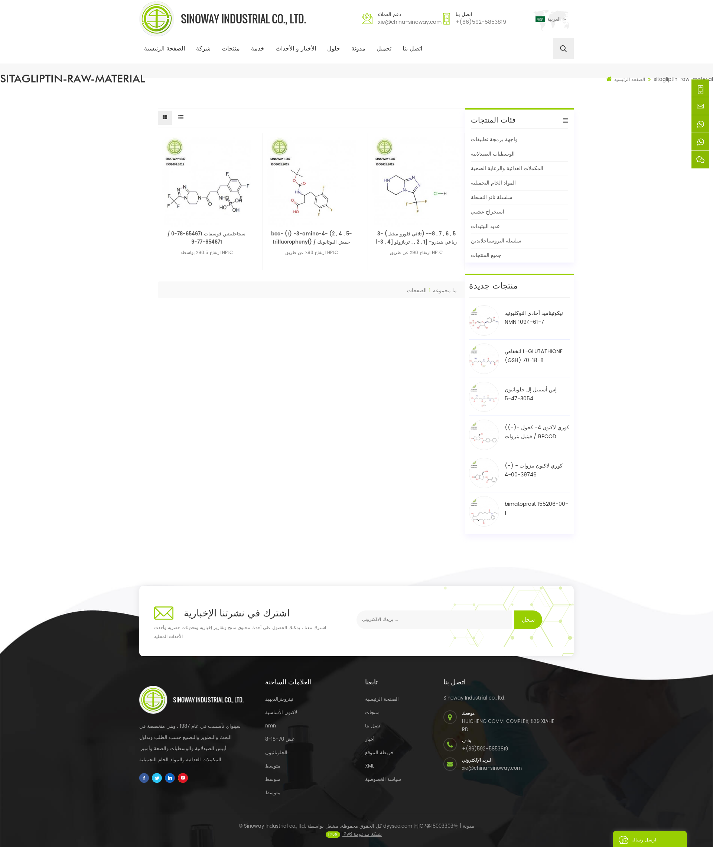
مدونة (358, 48)
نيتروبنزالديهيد (279, 699)
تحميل (384, 48)
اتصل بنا (412, 48)
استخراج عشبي (487, 212)
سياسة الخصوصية (383, 780)
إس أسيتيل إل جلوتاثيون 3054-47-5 (531, 394)
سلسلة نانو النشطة (491, 197)
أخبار (370, 739)
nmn (270, 726)
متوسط (272, 766)
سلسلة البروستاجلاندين (496, 241)
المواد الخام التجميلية (493, 183)
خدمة (257, 48)
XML (369, 766)
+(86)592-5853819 (481, 22)
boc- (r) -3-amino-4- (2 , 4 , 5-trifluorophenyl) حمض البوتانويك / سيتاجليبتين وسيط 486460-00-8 (311, 238)
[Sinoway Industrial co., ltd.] (222, 18)
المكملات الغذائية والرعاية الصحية (507, 168)
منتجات (231, 48)
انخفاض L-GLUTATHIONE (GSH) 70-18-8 (534, 356)
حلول (333, 48)
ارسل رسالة (643, 840)
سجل (528, 620)
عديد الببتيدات (485, 226)
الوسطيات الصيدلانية (493, 154)
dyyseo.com (397, 826)
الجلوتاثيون (276, 753)
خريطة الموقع (379, 753)
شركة (203, 48)
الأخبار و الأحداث (296, 48)
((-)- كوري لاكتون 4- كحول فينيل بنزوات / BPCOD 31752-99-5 (537, 432)
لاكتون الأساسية (281, 713)
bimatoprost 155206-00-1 (536, 508)
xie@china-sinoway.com (410, 22)
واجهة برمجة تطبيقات (494, 139)
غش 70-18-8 (279, 739)
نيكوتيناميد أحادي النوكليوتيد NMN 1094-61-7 (534, 317)
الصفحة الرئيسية (164, 48)
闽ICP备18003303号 (436, 826)
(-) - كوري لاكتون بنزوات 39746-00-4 (534, 470)
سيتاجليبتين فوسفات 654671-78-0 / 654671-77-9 (206, 238)
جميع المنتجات (486, 255)
